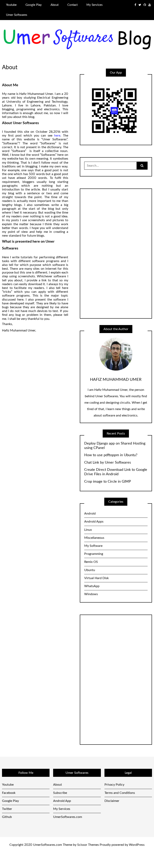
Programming (93, 553)
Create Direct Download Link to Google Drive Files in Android (115, 472)
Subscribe (60, 792)
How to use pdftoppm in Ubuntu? (110, 455)
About (55, 4)
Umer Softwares (16, 14)
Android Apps (93, 521)
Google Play (33, 4)
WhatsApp (91, 586)
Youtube (11, 4)
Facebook (8, 792)
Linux (88, 529)
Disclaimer (111, 800)
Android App (62, 800)
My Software (93, 545)
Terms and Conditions (119, 792)
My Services (94, 4)
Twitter (7, 808)
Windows (91, 594)
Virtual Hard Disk (96, 578)
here (57, 135)
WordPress (137, 844)
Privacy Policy (114, 784)
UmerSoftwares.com (67, 817)
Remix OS (91, 561)
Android (90, 513)
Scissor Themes (88, 844)
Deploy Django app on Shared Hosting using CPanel (114, 446)
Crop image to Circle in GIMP (107, 481)
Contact (72, 4)
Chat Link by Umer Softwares (107, 462)
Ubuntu (89, 570)
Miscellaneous (94, 537)
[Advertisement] (114, 253)
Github (7, 817)
